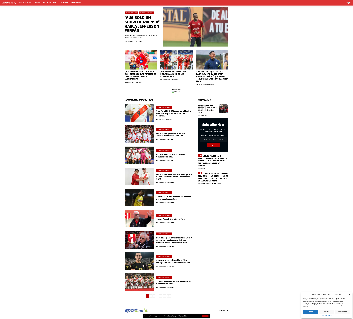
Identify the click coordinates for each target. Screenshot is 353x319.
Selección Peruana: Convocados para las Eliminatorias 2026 (173, 282)
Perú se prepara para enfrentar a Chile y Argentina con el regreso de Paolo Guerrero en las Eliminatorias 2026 (174, 240)
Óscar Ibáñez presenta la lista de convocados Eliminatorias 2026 (170, 134)
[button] (349, 294)
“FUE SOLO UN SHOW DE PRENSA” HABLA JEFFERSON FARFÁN (142, 24)
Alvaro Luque (204, 115)
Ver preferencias (342, 312)
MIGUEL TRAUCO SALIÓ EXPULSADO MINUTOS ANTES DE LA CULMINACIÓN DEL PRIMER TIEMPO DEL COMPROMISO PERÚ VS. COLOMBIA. (212, 161)
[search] (345, 3)
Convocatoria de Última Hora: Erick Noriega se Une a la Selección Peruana (173, 261)
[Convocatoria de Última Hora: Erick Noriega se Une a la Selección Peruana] (139, 261)
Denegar (326, 312)
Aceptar (310, 312)
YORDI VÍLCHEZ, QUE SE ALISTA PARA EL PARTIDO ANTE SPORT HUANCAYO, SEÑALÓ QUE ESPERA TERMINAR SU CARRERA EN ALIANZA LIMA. (212, 77)
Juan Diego (162, 119)
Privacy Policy (171, 316)
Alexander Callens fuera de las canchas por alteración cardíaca (173, 198)
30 (164, 296)
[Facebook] (227, 310)
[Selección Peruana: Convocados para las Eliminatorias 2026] (139, 282)
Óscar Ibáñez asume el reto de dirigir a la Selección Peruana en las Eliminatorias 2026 (174, 176)
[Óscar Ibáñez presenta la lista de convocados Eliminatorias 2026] (139, 134)
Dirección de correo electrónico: (213, 136)
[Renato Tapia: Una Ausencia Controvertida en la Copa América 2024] (223, 108)
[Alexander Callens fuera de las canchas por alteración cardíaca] (139, 197)
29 (160, 296)
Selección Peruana (146, 13)
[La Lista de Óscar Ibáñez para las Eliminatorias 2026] (139, 155)
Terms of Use (183, 316)
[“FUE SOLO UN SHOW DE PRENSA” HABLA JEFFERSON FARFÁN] (195, 27)
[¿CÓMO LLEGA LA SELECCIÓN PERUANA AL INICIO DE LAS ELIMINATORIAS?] (176, 59)
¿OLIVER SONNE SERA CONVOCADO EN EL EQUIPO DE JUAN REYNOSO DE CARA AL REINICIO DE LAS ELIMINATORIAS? (140, 75)
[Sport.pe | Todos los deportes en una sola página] (9, 3)
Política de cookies (327, 316)
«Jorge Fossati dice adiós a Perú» (171, 219)
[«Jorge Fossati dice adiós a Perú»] (139, 218)
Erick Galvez (130, 41)
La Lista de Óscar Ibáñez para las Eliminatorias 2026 (170, 155)
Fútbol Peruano (131, 13)
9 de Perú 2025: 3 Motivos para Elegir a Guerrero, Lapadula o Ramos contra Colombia (173, 113)
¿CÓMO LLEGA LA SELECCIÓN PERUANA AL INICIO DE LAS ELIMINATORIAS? (173, 74)
